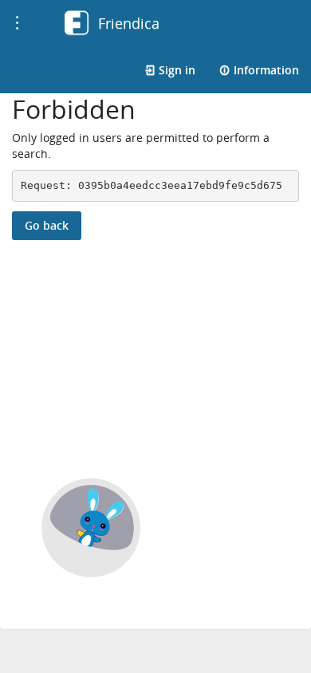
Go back (47, 225)
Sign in (175, 69)
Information (264, 69)
